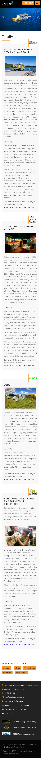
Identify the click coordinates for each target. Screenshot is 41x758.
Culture (17, 668)
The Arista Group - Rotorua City (24, 722)
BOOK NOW (28, 3)
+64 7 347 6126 (9, 693)
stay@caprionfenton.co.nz (14, 697)
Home (7, 705)
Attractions (9, 713)
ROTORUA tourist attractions (23, 734)
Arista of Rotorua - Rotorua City (24, 728)
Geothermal (7, 672)
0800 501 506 (9, 689)
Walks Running (21, 672)
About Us (26, 705)
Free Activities (29, 668)
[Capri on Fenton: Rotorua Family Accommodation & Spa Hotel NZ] (7, 3)
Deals (25, 709)
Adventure (6, 668)
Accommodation (11, 709)
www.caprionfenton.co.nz (13, 701)
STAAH (14, 751)
